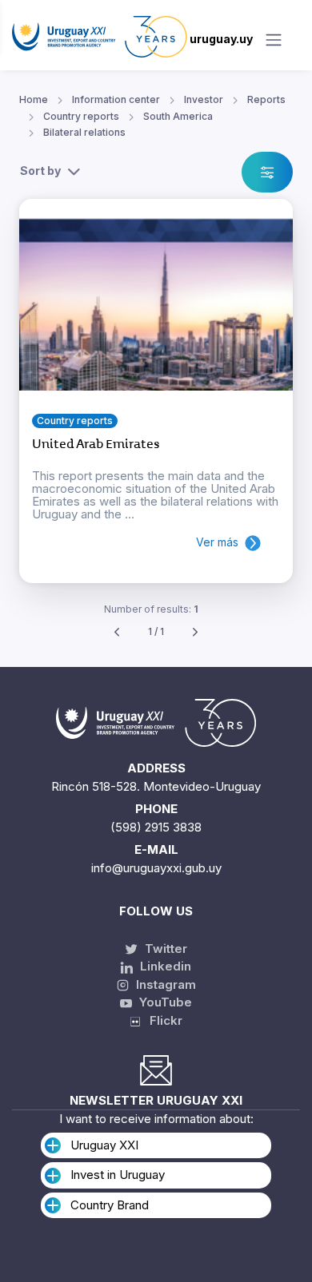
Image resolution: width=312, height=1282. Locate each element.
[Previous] (116, 632)
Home (33, 99)
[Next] (195, 632)
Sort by (40, 170)
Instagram (164, 984)
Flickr (161, 1020)
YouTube (164, 1002)
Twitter (164, 948)
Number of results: (151, 609)
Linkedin (164, 966)
